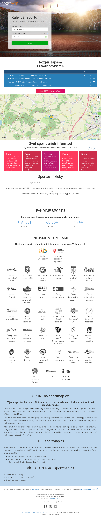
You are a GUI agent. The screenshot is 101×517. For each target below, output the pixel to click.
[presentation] (90, 148)
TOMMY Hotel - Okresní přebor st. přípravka (49, 82)
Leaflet (88, 139)
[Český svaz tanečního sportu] (73, 330)
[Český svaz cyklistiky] (12, 310)
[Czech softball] (42, 289)
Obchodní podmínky (38, 512)
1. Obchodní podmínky (13, 474)
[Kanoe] (50, 371)
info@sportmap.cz (54, 498)
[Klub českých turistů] (35, 371)
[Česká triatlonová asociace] (27, 330)
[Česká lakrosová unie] (73, 310)
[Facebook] (45, 506)
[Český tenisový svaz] (58, 351)
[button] (51, 117)
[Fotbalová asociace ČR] (27, 269)
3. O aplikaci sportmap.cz (15, 480)
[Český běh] (42, 310)
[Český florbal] (12, 289)
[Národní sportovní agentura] (58, 250)
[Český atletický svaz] (58, 289)
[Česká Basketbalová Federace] (89, 289)
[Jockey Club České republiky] (58, 310)
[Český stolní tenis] (66, 371)
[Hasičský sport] (42, 330)
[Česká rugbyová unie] (12, 351)
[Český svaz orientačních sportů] (12, 330)
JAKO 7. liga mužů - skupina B (49, 75)
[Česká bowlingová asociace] (42, 351)
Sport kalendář (26, 512)
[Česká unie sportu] (42, 250)
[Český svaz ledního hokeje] (89, 269)
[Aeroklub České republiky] (89, 330)
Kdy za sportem (18, 33)
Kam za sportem (18, 26)
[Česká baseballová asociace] (73, 289)
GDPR (47, 512)
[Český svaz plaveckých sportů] (73, 351)
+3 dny (44, 33)
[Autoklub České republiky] (27, 310)
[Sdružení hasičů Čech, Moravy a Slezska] (58, 330)
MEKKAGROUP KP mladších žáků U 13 (49, 79)
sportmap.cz (35, 489)
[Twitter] (55, 506)
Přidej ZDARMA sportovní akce (50, 91)
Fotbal (48, 72)
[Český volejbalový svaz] (12, 269)
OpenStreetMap (93, 139)
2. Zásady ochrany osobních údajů (19, 477)
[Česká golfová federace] (73, 269)
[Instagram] (50, 506)
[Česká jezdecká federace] (89, 310)
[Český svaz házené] (58, 269)
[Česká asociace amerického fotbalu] (27, 289)
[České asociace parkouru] (89, 351)
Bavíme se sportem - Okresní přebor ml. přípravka (49, 85)
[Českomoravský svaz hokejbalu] (42, 269)
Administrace (93, 3)
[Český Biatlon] (27, 351)
